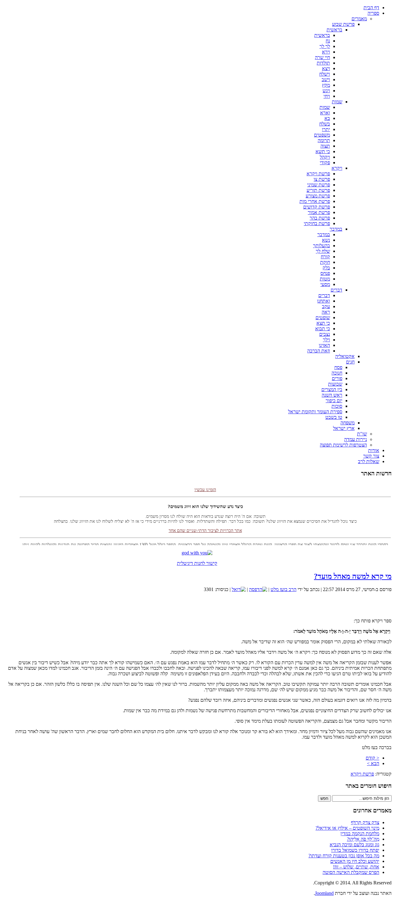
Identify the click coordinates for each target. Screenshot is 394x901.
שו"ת (362, 433)
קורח (325, 256)
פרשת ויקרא (318, 173)
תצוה (325, 146)
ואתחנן (323, 301)
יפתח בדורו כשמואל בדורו (355, 850)
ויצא (326, 68)
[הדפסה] (258, 589)
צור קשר (371, 455)
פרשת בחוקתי (317, 223)
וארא (325, 112)
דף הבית (371, 7)
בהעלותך (321, 245)
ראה (326, 312)
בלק (326, 267)
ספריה (373, 13)
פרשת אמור (319, 212)
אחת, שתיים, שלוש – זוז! (356, 866)
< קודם (372, 757)
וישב (326, 79)
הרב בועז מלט (283, 589)
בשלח (324, 123)
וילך (326, 339)
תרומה (324, 140)
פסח (338, 367)
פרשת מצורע (318, 195)
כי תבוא (322, 328)
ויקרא (337, 168)
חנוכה (337, 372)
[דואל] (239, 589)
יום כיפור (334, 400)
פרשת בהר (320, 217)
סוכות (337, 406)
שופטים (323, 317)
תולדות (323, 62)
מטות (325, 278)
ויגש (326, 90)
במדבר (336, 229)
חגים (350, 361)
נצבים (324, 334)
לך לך (325, 46)
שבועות (335, 384)
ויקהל (325, 157)
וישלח (324, 74)
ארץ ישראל (344, 428)
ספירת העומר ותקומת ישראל (315, 411)
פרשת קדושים (316, 206)
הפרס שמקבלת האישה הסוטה (351, 872)
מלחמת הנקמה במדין (359, 833)
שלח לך (323, 251)
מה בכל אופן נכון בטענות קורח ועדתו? (343, 855)
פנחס (325, 273)
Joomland (324, 893)
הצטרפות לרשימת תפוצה (343, 444)
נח (328, 40)
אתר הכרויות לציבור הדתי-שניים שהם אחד (205, 525)
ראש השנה (332, 395)
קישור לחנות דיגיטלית (197, 563)
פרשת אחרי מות (315, 201)
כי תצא (323, 323)
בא (327, 118)
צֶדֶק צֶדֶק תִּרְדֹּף (365, 822)
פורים (337, 378)
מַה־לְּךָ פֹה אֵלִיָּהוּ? (363, 839)
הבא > (373, 763)
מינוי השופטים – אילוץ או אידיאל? (347, 828)
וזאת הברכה (318, 350)
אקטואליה (345, 356)
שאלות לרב (368, 461)
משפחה (347, 422)
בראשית (334, 29)
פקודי (325, 162)
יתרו (326, 129)
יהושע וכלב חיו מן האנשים (354, 861)
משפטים (322, 134)
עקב (326, 306)
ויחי (327, 96)
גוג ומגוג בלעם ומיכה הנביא (354, 844)
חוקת (325, 262)
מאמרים (359, 18)
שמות (337, 101)
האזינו (324, 345)
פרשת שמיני (318, 184)
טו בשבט (333, 417)
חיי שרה (322, 57)
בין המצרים (331, 389)
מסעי (325, 284)
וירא (326, 51)
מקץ (326, 85)
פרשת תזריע (318, 190)
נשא (326, 240)
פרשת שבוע (343, 24)
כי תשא (323, 151)
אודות (373, 450)
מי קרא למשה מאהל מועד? (353, 576)
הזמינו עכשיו (205, 484)
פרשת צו (322, 179)
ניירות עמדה (355, 439)
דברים (336, 289)
